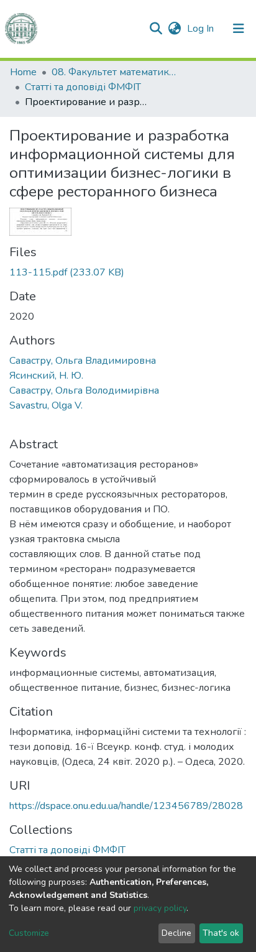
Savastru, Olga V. (46, 405)
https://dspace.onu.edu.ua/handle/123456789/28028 (126, 806)
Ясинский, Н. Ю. (46, 375)
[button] (174, 28)
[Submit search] (155, 29)
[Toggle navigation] (238, 28)
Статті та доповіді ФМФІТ (83, 87)
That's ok (221, 933)
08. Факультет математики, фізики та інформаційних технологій (114, 72)
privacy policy (160, 908)
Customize (29, 933)
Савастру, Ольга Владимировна (82, 360)
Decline (176, 933)
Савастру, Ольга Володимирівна (84, 390)
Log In (201, 28)
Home (23, 72)
